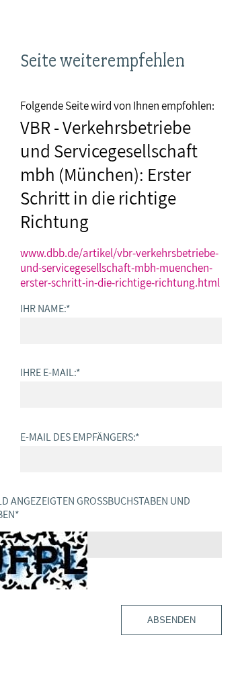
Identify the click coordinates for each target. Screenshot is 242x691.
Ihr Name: (45, 308)
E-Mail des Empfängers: (80, 436)
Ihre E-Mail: (50, 372)
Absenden (171, 620)
